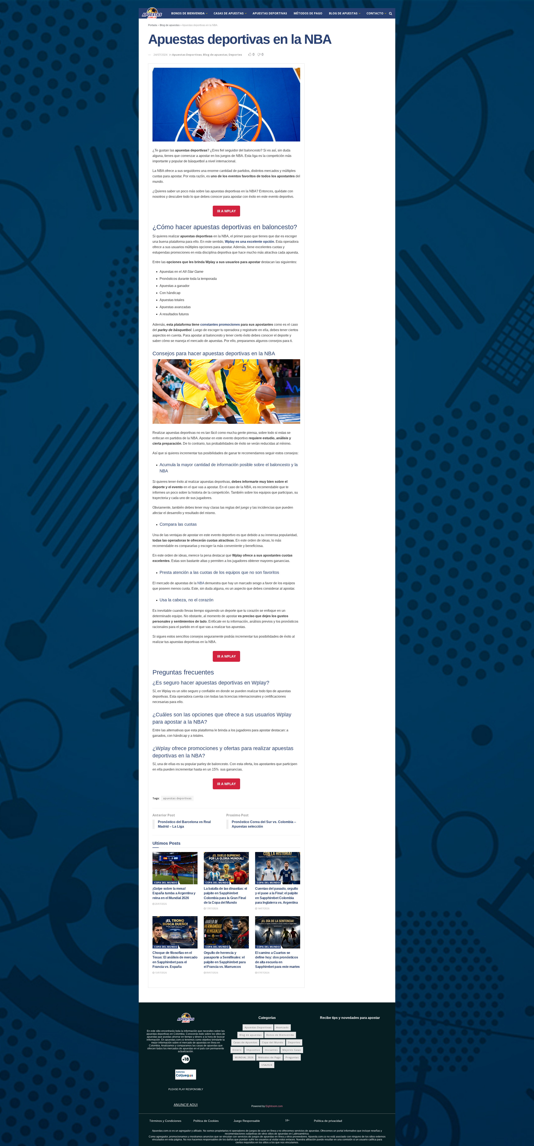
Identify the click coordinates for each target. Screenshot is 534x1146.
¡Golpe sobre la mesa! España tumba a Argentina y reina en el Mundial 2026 (173, 893)
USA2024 (266, 1064)
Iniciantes (271, 1049)
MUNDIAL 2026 (244, 1057)
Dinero (237, 1049)
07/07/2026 (263, 972)
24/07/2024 (160, 54)
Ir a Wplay (226, 211)
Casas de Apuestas (229, 13)
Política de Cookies (206, 1120)
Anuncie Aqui (186, 1104)
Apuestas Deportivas (270, 13)
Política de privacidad (328, 1120)
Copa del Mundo (165, 882)
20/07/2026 (160, 903)
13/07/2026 (160, 972)
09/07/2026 (212, 972)
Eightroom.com (274, 1106)
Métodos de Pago (308, 13)
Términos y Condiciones (165, 1120)
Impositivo (253, 1049)
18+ (287, 1120)
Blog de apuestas (343, 13)
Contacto (374, 13)
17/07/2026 (212, 908)
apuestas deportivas (177, 798)
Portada (152, 25)
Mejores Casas (291, 1049)
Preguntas (292, 1057)
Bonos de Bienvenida (188, 13)
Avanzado (282, 1027)
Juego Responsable (247, 1120)
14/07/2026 (263, 908)
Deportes (235, 54)
